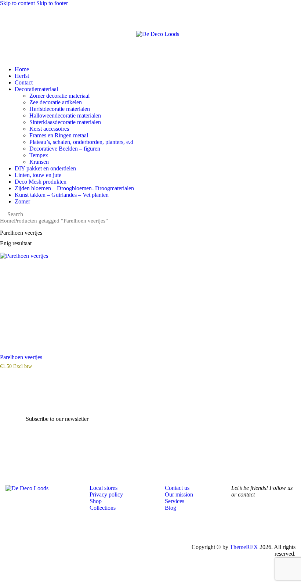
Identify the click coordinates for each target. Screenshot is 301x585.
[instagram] (260, 523)
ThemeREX (244, 547)
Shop (96, 501)
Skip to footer (52, 3)
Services (174, 501)
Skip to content (17, 3)
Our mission (179, 494)
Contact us (177, 488)
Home (7, 221)
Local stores (103, 488)
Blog (170, 508)
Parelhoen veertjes (21, 357)
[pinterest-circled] (281, 523)
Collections (103, 508)
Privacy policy (106, 494)
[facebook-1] (240, 523)
